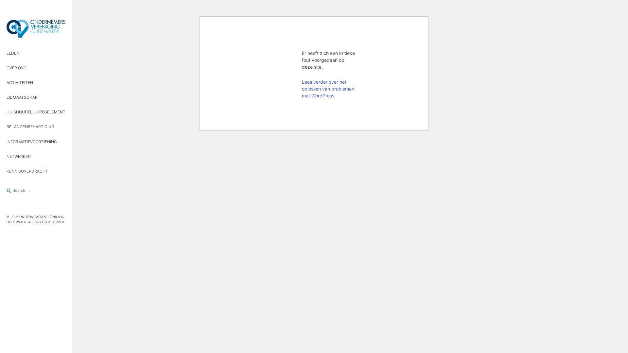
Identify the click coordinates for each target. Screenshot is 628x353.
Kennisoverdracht (27, 171)
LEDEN (13, 53)
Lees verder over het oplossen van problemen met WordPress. (328, 88)
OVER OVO (16, 67)
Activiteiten (20, 82)
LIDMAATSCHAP (22, 97)
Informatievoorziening (32, 141)
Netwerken (19, 156)
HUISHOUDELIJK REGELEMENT (36, 111)
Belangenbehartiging (30, 126)
